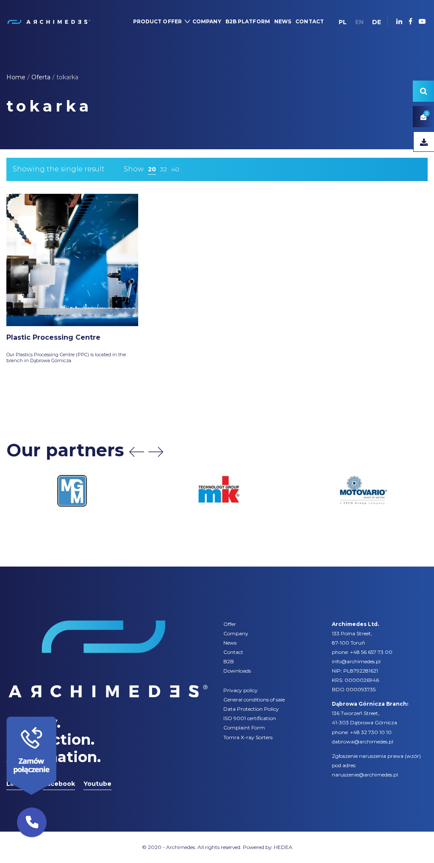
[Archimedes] (48, 21)
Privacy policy (240, 690)
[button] (32, 822)
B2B (228, 661)
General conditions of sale (254, 699)
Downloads (237, 670)
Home (15, 77)
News (229, 643)
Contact (233, 652)
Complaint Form (244, 727)
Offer (229, 624)
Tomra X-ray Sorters (248, 737)
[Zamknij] (59, 715)
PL (343, 22)
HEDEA (283, 847)
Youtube (97, 784)
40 (175, 169)
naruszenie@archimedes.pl (365, 774)
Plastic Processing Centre (53, 337)
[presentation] (136, 451)
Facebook (59, 784)
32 (163, 169)
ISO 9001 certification (249, 718)
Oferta (40, 77)
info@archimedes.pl (356, 661)
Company (235, 633)
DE (376, 22)
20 (152, 169)
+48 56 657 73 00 (371, 652)
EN (359, 22)
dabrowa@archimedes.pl (362, 741)
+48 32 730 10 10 (371, 732)
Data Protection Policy (251, 709)
